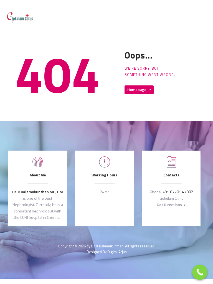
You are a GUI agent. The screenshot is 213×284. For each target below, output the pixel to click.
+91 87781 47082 (178, 192)
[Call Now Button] (199, 272)
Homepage (136, 89)
